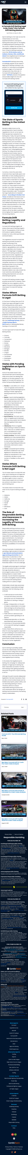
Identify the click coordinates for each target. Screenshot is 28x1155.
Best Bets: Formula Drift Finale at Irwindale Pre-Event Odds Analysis (14, 791)
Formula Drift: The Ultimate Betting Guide (14, 734)
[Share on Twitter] (23, 699)
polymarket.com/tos (6, 880)
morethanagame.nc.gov (19, 910)
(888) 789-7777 (13, 908)
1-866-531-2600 (18, 956)
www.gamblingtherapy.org (21, 957)
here (23, 982)
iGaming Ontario (4, 963)
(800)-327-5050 (4, 905)
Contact (14, 1126)
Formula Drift (6, 61)
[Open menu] (25, 2)
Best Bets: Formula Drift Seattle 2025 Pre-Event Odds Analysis (12, 819)
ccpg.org (21, 846)
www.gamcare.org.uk (10, 950)
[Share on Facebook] (21, 699)
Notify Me (14, 108)
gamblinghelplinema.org (15, 916)
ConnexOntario (3, 964)
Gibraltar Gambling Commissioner (20, 996)
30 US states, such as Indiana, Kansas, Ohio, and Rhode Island (13, 54)
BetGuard (8, 962)
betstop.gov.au (22, 953)
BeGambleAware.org (20, 950)
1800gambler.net (4, 911)
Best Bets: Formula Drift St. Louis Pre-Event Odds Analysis (13, 763)
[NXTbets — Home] (3, 2)
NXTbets (10, 33)
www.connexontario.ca (22, 955)
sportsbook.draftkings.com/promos (14, 927)
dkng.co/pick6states (6, 848)
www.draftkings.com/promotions (12, 868)
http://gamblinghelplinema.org (15, 905)
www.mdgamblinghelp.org (6, 910)
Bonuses (14, 1104)
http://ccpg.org (20, 908)
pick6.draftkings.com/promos (13, 852)
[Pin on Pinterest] (26, 699)
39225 (16, 992)
